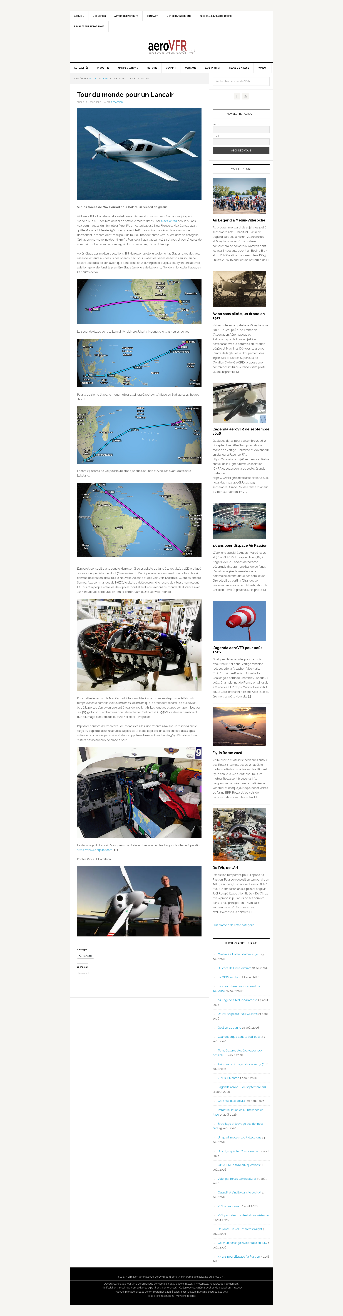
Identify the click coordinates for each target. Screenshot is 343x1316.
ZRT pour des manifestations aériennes (244, 1215)
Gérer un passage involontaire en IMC (242, 1243)
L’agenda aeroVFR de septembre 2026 (243, 1087)
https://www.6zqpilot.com (94, 850)
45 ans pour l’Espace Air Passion (240, 545)
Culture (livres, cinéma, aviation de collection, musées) (210, 1287)
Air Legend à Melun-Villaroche (239, 220)
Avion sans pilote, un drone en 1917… (241, 1064)
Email (216, 136)
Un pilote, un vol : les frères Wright (240, 1229)
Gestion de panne (229, 1027)
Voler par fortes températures (237, 1178)
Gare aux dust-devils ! (232, 1101)
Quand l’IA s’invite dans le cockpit (239, 1192)
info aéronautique (143, 1283)
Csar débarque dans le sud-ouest (240, 1036)
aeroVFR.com (163, 1276)
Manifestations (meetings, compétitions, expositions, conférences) (139, 1287)
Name (216, 124)
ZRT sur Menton (228, 1078)
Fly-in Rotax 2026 (227, 753)
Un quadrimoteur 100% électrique (239, 1137)
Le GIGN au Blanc (229, 977)
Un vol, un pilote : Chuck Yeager (238, 1151)
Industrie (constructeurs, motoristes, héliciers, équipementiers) (203, 1283)
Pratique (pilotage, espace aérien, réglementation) (143, 1291)
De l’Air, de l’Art (225, 868)
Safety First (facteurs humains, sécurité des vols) (200, 1291)
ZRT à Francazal (229, 1206)
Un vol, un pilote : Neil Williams (238, 1014)
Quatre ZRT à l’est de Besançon (239, 954)
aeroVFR (171, 47)
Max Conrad (169, 221)
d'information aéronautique (138, 1276)
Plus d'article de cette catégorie (233, 925)
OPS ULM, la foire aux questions (239, 1165)
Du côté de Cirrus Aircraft (234, 968)
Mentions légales (186, 1295)
